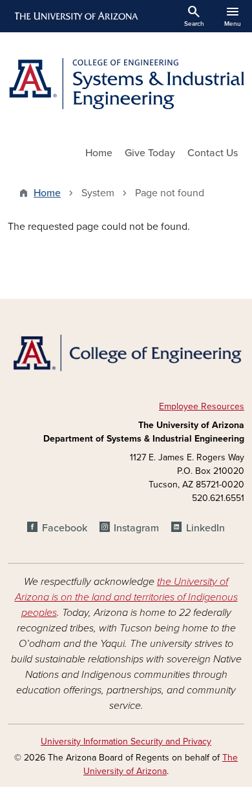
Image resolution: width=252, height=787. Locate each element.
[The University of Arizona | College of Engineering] (126, 352)
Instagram (136, 528)
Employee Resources (201, 406)
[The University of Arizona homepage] (75, 16)
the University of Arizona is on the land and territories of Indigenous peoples (126, 597)
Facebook (64, 528)
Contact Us (212, 153)
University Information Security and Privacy (126, 741)
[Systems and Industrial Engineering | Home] (126, 83)
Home (98, 153)
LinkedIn (205, 528)
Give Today (150, 153)
